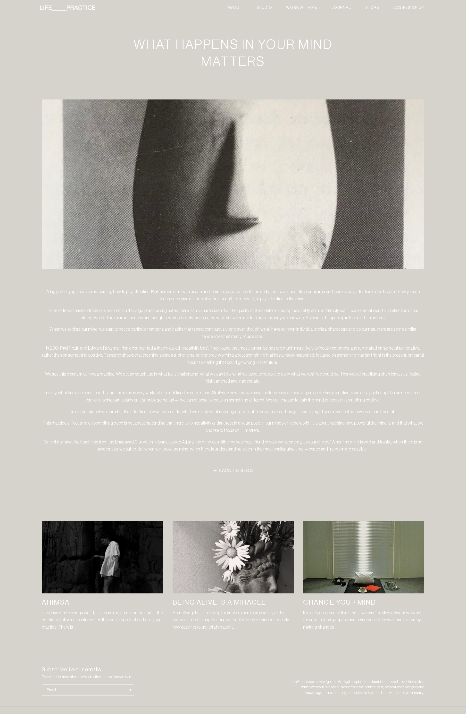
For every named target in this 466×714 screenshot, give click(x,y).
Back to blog (236, 470)
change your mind (339, 602)
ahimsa (56, 602)
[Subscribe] (129, 690)
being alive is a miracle (219, 602)
